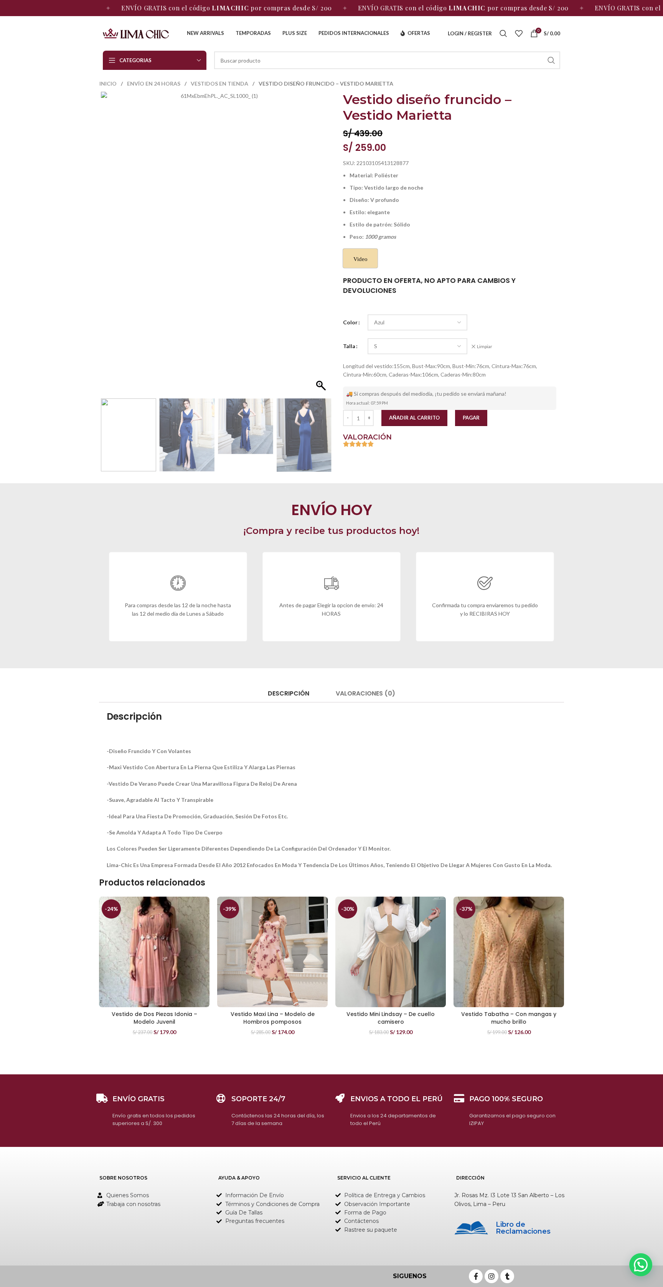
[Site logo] (136, 33)
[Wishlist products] (518, 33)
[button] (322, 247)
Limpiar (484, 346)
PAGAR (471, 418)
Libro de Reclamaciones (523, 1228)
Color (350, 322)
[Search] (503, 33)
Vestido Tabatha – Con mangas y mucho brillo (508, 1018)
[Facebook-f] (476, 1276)
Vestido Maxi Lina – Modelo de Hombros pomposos (273, 1018)
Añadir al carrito (414, 418)
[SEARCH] (551, 60)
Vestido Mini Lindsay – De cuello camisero (390, 1018)
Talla (349, 346)
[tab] (289, 693)
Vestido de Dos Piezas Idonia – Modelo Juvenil (154, 1018)
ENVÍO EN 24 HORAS (154, 83)
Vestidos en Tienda (220, 83)
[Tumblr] (507, 1276)
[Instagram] (491, 1276)
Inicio (108, 83)
